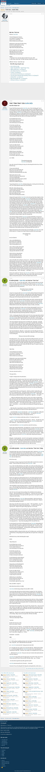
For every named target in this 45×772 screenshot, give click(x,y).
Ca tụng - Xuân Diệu (31, 709)
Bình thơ (3, 745)
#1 (43, 13)
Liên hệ (3, 760)
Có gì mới (9, 3)
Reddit (3, 754)
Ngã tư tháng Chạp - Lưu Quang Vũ (18, 69)
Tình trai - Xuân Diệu (9, 678)
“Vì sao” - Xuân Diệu (9, 699)
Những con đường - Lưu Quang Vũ (18, 80)
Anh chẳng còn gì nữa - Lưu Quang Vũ (19, 70)
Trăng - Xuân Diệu (8, 691)
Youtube (3, 752)
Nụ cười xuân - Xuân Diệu (10, 695)
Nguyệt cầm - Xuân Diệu (10, 711)
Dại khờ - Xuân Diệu (9, 674)
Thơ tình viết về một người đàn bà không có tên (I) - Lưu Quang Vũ (24, 75)
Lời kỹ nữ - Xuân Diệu (31, 678)
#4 (43, 446)
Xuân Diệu (3, 11)
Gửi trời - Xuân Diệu (31, 713)
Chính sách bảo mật (5, 763)
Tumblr (3, 755)
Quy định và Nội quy (5, 761)
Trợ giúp (3, 764)
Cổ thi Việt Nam (4, 742)
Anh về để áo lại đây (15, 66)
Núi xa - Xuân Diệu (30, 700)
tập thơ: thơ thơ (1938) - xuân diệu (18, 11)
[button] (12, 3)
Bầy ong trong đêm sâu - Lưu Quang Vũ (19, 78)
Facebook (3, 750)
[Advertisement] (26, 23)
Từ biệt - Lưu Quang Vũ (16, 72)
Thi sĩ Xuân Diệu (39, 283)
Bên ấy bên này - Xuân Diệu (10, 707)
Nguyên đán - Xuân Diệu (10, 683)
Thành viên (16, 3)
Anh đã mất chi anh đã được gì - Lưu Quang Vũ (20, 73)
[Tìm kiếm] (43, 3)
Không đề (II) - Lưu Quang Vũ (17, 76)
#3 (43, 278)
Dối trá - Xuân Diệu (31, 696)
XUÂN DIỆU (29, 103)
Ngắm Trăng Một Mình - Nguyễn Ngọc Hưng (20, 67)
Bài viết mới (3, 5)
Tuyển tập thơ (4, 741)
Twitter (3, 751)
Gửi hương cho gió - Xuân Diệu (11, 687)
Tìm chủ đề (8, 5)
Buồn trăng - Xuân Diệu (9, 703)
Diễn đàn (3, 3)
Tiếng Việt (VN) (4, 721)
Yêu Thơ (5, 284)
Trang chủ (3, 766)
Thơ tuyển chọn (6, 677)
